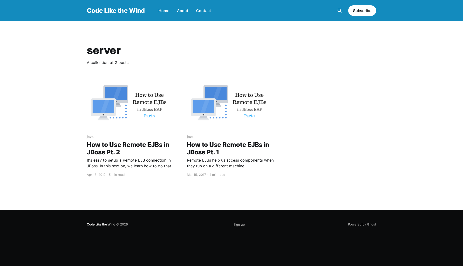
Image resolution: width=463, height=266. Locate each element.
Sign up (239, 224)
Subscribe (362, 10)
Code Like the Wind (116, 10)
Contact (203, 10)
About (182, 10)
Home (163, 10)
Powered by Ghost (362, 224)
